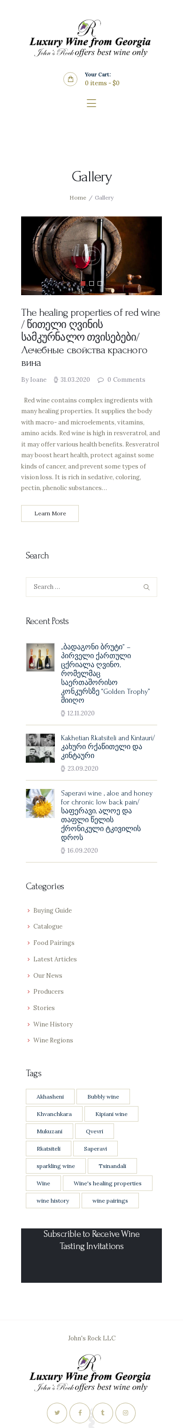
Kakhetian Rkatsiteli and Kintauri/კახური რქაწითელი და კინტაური (108, 747)
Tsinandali (112, 1165)
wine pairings (110, 1200)
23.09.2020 (83, 769)
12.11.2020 (81, 713)
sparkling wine (56, 1165)
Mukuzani (49, 1131)
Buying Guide (52, 911)
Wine (43, 1183)
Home (77, 197)
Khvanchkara (54, 1113)
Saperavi (95, 1148)
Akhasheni (50, 1096)
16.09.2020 (83, 851)
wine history (53, 1200)
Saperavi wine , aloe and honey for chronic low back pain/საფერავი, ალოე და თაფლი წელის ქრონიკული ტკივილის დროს (106, 815)
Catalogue (47, 926)
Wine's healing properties (108, 1183)
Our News (47, 976)
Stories (44, 1008)
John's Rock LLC (91, 1338)
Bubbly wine (103, 1096)
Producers (48, 992)
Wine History (53, 1024)
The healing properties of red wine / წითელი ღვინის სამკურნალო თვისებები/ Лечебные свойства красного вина (90, 337)
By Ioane (34, 380)
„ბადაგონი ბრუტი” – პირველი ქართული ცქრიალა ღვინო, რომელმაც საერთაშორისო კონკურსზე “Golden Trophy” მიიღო (105, 674)
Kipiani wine (111, 1113)
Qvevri (94, 1131)
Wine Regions (53, 1040)
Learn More (50, 513)
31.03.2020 (75, 380)
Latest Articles (55, 959)
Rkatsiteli (49, 1148)
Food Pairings (54, 943)
